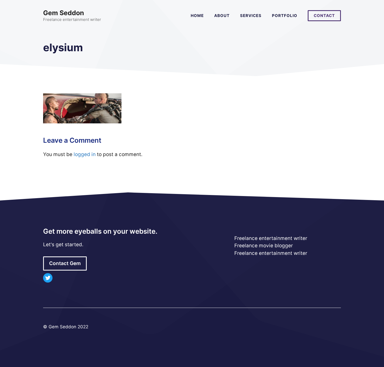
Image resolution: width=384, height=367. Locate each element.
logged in (85, 154)
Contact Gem (65, 263)
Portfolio (284, 15)
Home (197, 15)
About (222, 15)
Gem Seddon (63, 13)
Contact (324, 15)
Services (250, 15)
